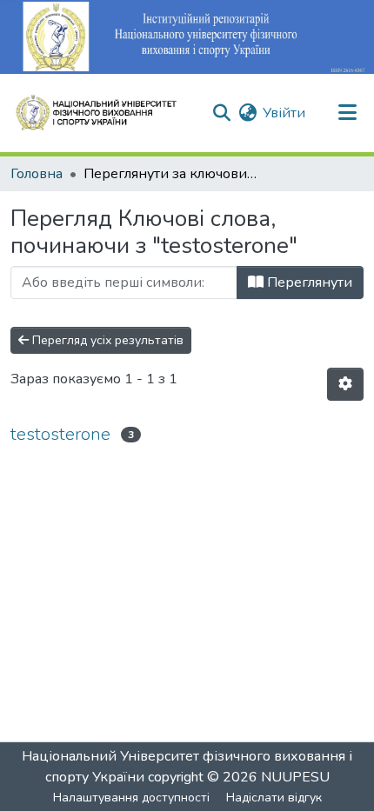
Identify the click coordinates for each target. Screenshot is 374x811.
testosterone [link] (60, 434)
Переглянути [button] (308, 282)
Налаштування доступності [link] (131, 797)
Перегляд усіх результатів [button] (106, 340)
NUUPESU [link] (295, 777)
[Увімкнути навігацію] (347, 113)
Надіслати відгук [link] (274, 797)
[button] (103, 113)
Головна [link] (36, 173)
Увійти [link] (284, 113)
